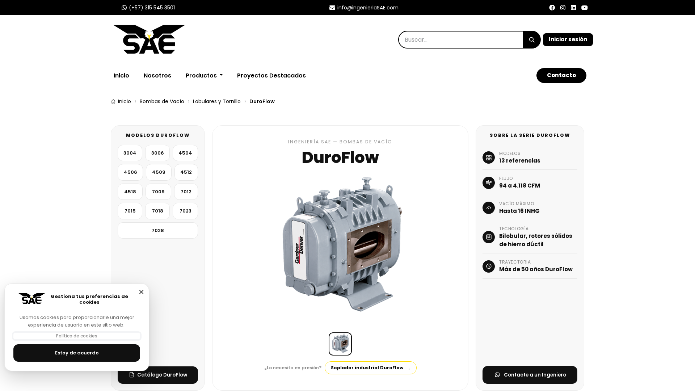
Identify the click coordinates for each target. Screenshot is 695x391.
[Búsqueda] (532, 40)
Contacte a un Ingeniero (535, 374)
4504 (185, 153)
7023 (185, 211)
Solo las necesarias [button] (141, 292)
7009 (158, 191)
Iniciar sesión (568, 39)
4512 (186, 172)
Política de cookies (76, 336)
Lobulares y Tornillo (217, 101)
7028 (158, 230)
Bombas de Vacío (162, 101)
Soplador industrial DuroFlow (370, 368)
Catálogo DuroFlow (162, 374)
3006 (157, 153)
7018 (157, 211)
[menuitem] (157, 75)
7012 (186, 191)
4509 (158, 172)
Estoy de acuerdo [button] (77, 352)
